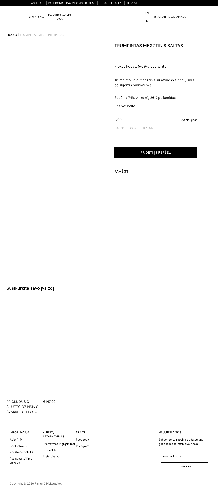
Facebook (82, 439)
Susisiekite (50, 450)
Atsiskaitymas (52, 456)
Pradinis (11, 34)
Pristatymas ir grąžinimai (59, 444)
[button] (2, 111)
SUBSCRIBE (184, 466)
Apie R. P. (16, 439)
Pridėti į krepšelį (156, 152)
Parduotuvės (18, 446)
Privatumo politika (21, 452)
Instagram (82, 446)
